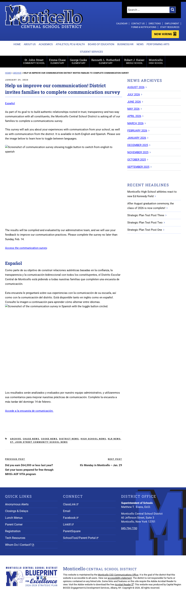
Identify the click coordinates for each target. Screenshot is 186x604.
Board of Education (101, 44)
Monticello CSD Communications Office (118, 574)
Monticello (156, 61)
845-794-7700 (129, 528)
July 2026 (133, 94)
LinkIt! (67, 524)
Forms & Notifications (143, 27)
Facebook (69, 517)
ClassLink (69, 504)
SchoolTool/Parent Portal (79, 538)
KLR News (114, 439)
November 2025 (137, 152)
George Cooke (78, 61)
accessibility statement (120, 578)
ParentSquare (71, 531)
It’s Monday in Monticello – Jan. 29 (101, 465)
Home (17, 44)
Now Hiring (163, 34)
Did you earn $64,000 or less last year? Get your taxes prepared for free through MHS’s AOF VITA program (29, 470)
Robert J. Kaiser (134, 61)
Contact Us (138, 23)
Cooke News (49, 439)
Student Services (91, 51)
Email (66, 511)
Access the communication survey (26, 248)
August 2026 (135, 87)
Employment (172, 23)
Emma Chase (57, 61)
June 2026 (134, 101)
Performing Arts (158, 44)
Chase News (31, 439)
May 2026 (133, 108)
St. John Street (34, 61)
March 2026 (135, 123)
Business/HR (125, 44)
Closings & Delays (16, 511)
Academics (46, 44)
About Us (30, 44)
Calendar (121, 23)
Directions (155, 23)
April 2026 (134, 116)
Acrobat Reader (123, 584)
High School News (93, 439)
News (140, 44)
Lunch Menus (14, 517)
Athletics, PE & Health (70, 44)
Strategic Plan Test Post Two (145, 222)
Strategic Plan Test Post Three (145, 215)
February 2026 (137, 130)
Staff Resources (169, 27)
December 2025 (137, 145)
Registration (13, 531)
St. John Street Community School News (39, 442)
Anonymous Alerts (17, 504)
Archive (15, 439)
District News (69, 439)
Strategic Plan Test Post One (144, 229)
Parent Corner (14, 524)
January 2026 (136, 137)
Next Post (115, 459)
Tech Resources (15, 538)
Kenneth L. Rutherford (105, 61)
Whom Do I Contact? (18, 545)
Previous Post (15, 459)
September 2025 (138, 167)
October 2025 (136, 159)
